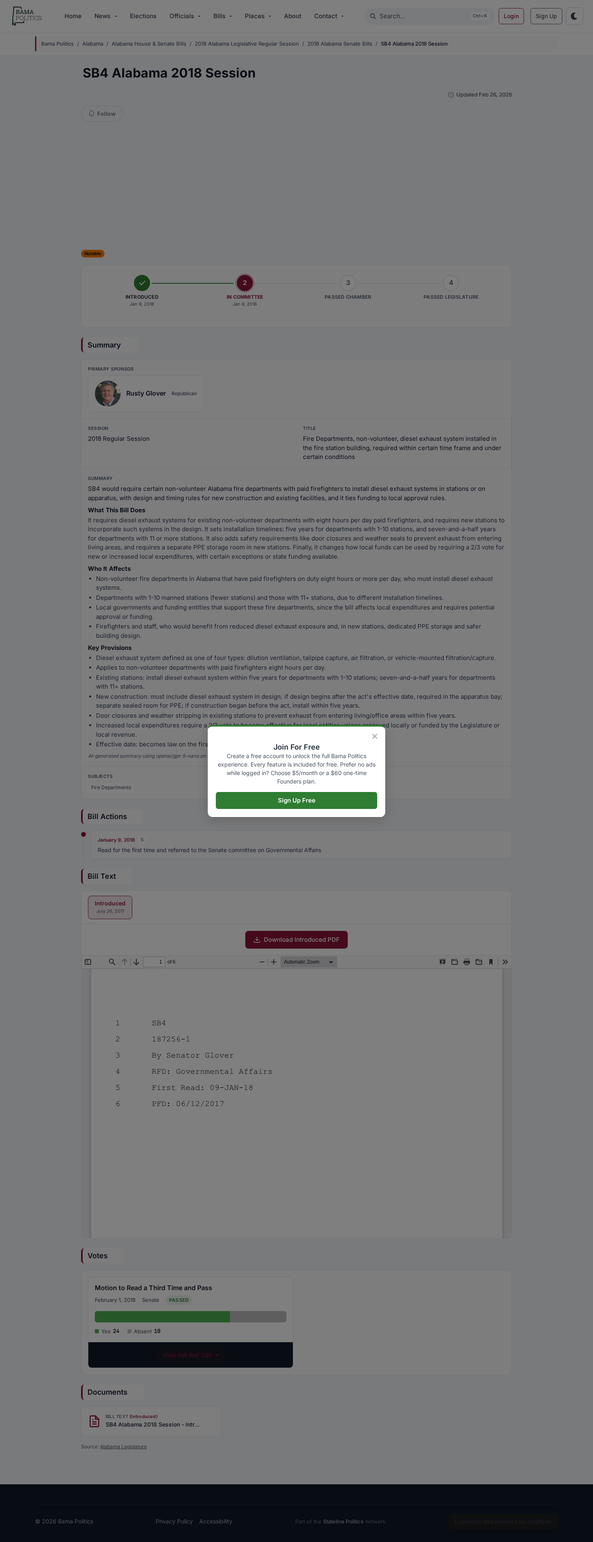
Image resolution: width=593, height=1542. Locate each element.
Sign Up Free (296, 800)
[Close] (374, 736)
